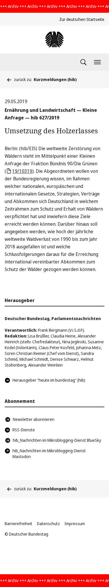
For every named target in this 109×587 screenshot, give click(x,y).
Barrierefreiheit (18, 523)
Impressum (75, 523)
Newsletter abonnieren (33, 419)
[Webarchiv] (54, 39)
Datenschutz (48, 523)
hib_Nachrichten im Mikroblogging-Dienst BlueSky (57, 440)
